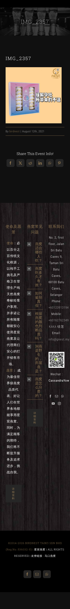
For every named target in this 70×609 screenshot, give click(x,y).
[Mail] (56, 396)
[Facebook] (50, 396)
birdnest (14, 131)
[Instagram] (59, 403)
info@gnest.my (59, 339)
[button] (35, 252)
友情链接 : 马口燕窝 (43, 556)
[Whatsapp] (62, 396)
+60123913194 (59, 307)
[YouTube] (53, 403)
